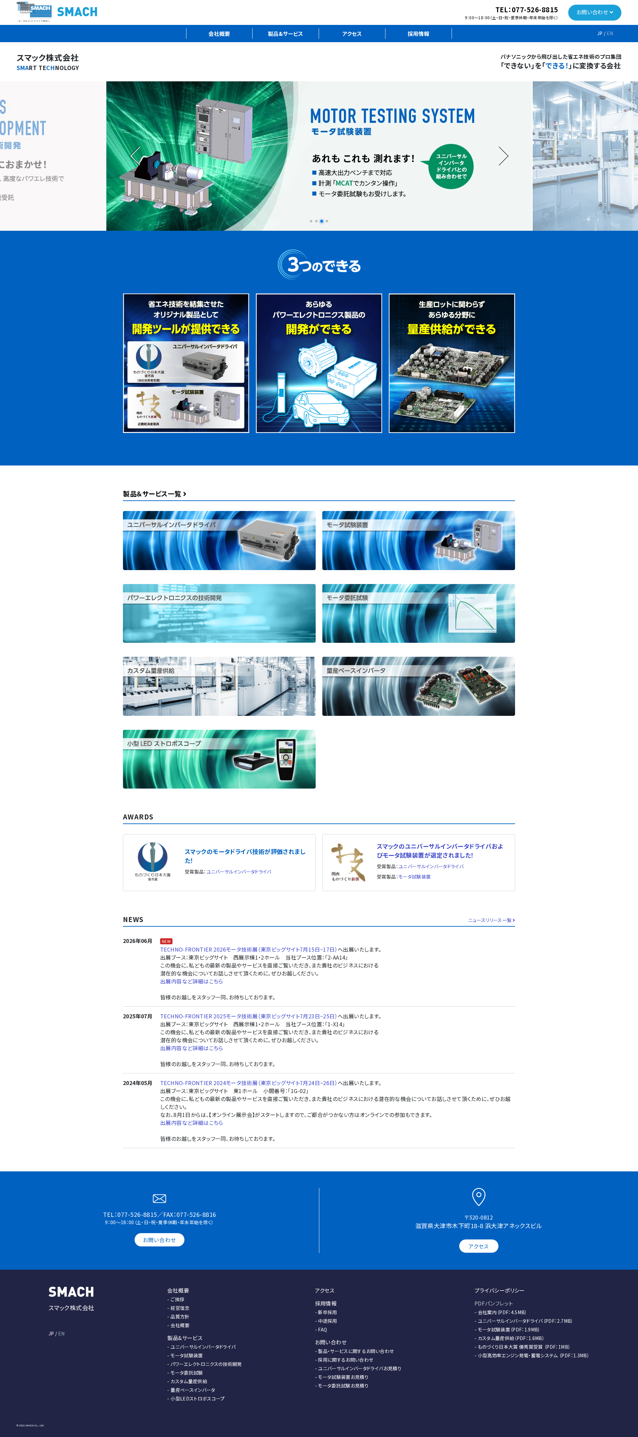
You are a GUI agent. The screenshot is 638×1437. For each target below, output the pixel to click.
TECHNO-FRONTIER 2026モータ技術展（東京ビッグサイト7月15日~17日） (249, 949)
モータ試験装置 (414, 876)
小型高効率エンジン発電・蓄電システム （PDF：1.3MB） (534, 1355)
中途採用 (327, 1320)
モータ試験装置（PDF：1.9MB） (509, 1329)
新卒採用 (327, 1312)
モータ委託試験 (186, 1372)
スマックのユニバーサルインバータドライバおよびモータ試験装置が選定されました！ (440, 850)
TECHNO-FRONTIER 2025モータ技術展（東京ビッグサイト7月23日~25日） (249, 1016)
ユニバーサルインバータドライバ (238, 871)
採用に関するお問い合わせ (345, 1359)
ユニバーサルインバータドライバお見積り (359, 1368)
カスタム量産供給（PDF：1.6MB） (511, 1338)
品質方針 (179, 1316)
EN (610, 33)
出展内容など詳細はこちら (191, 981)
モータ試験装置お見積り (343, 1377)
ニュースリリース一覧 (490, 920)
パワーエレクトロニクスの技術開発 (206, 1364)
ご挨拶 (177, 1299)
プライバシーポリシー (500, 1290)
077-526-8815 (535, 9)
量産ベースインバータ (192, 1390)
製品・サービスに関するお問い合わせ (356, 1351)
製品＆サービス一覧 (153, 493)
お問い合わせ (593, 12)
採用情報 (419, 34)
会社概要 (219, 34)
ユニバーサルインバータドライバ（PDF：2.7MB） (526, 1320)
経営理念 (179, 1308)
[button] (311, 221)
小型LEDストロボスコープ (197, 1398)
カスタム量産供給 (188, 1381)
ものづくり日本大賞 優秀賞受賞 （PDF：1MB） (524, 1346)
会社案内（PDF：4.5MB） (502, 1312)
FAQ (322, 1329)
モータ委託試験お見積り (343, 1385)
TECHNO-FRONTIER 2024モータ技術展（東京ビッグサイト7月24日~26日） (249, 1083)
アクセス (352, 34)
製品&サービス (285, 34)
